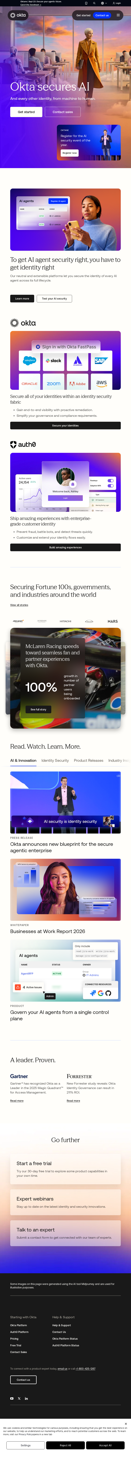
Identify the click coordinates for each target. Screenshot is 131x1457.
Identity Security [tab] (55, 760)
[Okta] (18, 15)
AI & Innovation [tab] (23, 760)
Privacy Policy (35, 1434)
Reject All (65, 1445)
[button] (18, 621)
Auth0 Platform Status (65, 1345)
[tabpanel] (65, 897)
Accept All (105, 1445)
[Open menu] (118, 15)
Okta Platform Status (65, 1338)
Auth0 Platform (19, 1332)
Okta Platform (18, 1325)
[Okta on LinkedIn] (26, 1399)
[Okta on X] (19, 1399)
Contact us (102, 15)
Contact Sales (18, 1352)
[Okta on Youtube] (11, 1399)
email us (62, 1368)
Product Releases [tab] (88, 760)
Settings (26, 1445)
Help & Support (61, 1325)
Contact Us (59, 1332)
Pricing (14, 1338)
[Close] (125, 1423)
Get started (83, 15)
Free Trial (15, 1345)
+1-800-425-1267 (85, 1368)
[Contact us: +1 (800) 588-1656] (86, 3)
